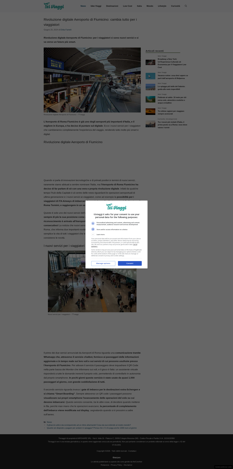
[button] (116, 234)
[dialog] (116, 234)
